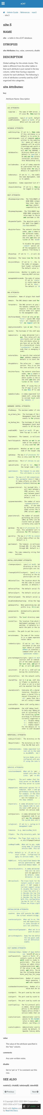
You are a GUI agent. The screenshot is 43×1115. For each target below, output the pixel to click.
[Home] (4, 12)
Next (34, 1092)
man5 (34, 12)
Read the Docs (12, 1111)
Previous (10, 1092)
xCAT (23, 4)
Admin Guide (12, 12)
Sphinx (15, 1108)
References (25, 12)
